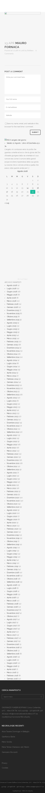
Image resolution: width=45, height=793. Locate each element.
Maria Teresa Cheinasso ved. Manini (15, 747)
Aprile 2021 (11, 485)
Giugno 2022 (12, 441)
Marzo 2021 (11, 488)
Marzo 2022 (11, 451)
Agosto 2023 (12, 398)
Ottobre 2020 (12, 504)
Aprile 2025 (11, 335)
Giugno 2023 (12, 404)
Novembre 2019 (13, 538)
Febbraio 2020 (12, 529)
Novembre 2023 (13, 388)
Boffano (30, 51)
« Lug (7, 203)
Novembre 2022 (13, 426)
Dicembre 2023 (13, 385)
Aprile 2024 (11, 373)
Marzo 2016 (11, 672)
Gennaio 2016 (12, 679)
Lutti (22, 51)
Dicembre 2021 (13, 460)
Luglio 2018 (11, 588)
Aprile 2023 (11, 410)
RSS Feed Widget (23, 279)
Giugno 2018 (12, 591)
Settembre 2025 (13, 320)
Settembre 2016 (13, 654)
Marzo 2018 (11, 601)
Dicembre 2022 (13, 423)
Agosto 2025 (12, 323)
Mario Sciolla (7, 742)
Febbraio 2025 (12, 342)
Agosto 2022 (12, 435)
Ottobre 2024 (12, 354)
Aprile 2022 (11, 448)
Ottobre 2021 (12, 466)
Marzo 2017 (11, 635)
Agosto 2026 (12, 285)
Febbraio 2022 (12, 454)
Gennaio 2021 (12, 494)
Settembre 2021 (13, 470)
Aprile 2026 (11, 298)
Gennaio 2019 (12, 569)
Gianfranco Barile (8, 737)
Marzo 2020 (11, 526)
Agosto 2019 (12, 548)
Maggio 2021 (12, 482)
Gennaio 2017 (12, 641)
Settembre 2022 (13, 432)
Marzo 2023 (11, 413)
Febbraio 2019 (12, 566)
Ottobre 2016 (12, 651)
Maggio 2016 (12, 666)
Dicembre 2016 (13, 644)
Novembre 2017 (13, 613)
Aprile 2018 (11, 598)
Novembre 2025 (13, 313)
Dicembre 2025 (13, 310)
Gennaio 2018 (12, 607)
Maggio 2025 (12, 332)
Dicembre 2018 (13, 573)
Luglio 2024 (11, 363)
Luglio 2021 (11, 476)
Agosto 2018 (12, 585)
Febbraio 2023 (12, 416)
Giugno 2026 (12, 292)
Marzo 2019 (11, 563)
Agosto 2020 (12, 510)
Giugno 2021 (12, 479)
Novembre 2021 (13, 463)
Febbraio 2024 (12, 379)
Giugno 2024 (12, 367)
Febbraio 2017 (12, 638)
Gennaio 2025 (12, 345)
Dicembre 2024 (13, 348)
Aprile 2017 (11, 632)
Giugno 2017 (12, 626)
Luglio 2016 (11, 660)
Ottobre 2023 (12, 391)
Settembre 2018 (13, 582)
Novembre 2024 (13, 351)
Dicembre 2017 (13, 610)
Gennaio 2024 (12, 382)
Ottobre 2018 (12, 579)
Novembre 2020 (13, 501)
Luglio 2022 (11, 438)
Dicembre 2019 (13, 535)
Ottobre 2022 (12, 429)
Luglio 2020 (11, 513)
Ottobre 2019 (12, 541)
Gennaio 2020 (12, 532)
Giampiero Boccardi (9, 752)
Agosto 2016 (12, 657)
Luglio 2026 (11, 288)
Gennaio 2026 (12, 307)
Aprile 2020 (11, 523)
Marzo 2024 (11, 376)
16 (38, 188)
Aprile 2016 (11, 669)
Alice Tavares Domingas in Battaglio (15, 731)
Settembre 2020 (13, 507)
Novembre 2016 (13, 647)
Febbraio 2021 (12, 491)
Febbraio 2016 (12, 676)
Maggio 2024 (12, 370)
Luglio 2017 (11, 622)
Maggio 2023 (12, 407)
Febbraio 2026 (12, 304)
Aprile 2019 (11, 560)
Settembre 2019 (13, 544)
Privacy (4, 763)
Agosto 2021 (12, 473)
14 (27, 188)
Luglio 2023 (11, 401)
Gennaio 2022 (12, 457)
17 (7, 192)
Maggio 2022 (12, 445)
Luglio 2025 (11, 326)
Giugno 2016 (12, 663)
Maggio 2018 (12, 594)
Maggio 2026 (12, 295)
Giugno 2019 (12, 554)
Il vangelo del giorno (18, 140)
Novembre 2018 (13, 576)
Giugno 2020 (12, 516)
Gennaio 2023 (12, 420)
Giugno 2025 (12, 329)
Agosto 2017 (12, 619)
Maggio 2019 (12, 557)
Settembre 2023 (13, 395)
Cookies (5, 768)
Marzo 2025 (11, 338)
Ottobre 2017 (12, 616)
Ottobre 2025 (12, 317)
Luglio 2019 (11, 551)
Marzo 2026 (11, 301)
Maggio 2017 (12, 629)
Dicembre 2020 (13, 498)
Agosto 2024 (12, 360)
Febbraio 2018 (12, 604)
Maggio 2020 (12, 519)
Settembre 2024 (13, 357)
